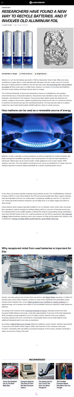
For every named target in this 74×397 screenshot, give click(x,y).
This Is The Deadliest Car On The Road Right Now (10, 383)
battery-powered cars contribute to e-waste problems (46, 302)
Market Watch (50, 297)
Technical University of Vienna (36, 311)
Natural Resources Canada (20, 324)
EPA (39, 201)
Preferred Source (26, 74)
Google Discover (42, 74)
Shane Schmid (7, 25)
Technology (6, 7)
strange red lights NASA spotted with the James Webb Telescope (35, 219)
